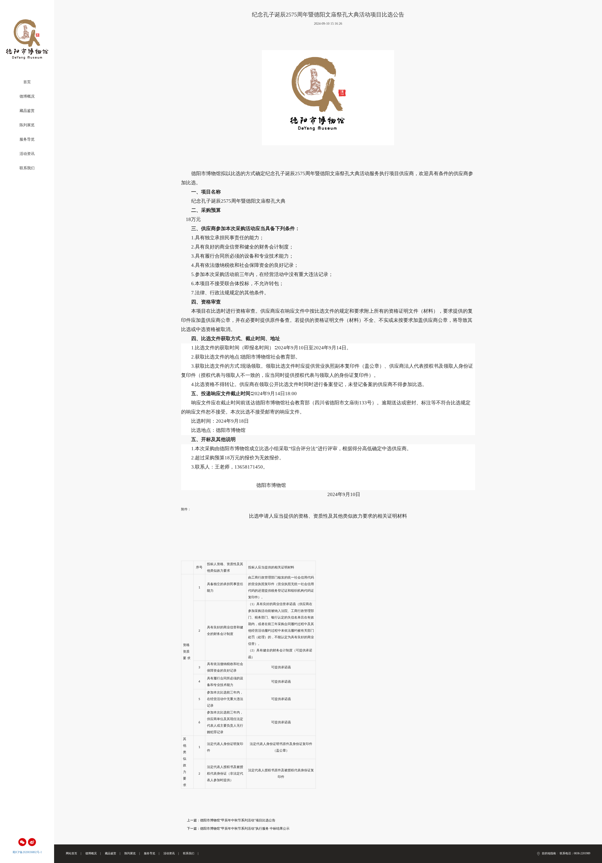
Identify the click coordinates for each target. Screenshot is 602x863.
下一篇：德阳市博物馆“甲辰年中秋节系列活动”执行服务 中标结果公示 (238, 828)
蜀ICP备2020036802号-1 (27, 852)
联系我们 (27, 168)
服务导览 (27, 139)
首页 (27, 82)
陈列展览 (27, 125)
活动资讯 (27, 154)
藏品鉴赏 (27, 111)
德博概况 (27, 96)
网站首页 (71, 853)
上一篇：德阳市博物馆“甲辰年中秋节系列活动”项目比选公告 (231, 820)
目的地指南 (549, 853)
